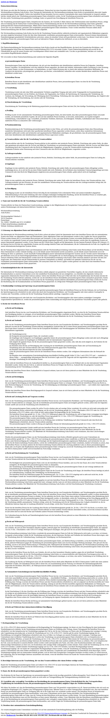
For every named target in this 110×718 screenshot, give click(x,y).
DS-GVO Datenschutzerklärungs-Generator (52, 713)
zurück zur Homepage (9, 2)
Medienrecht (11, 715)
